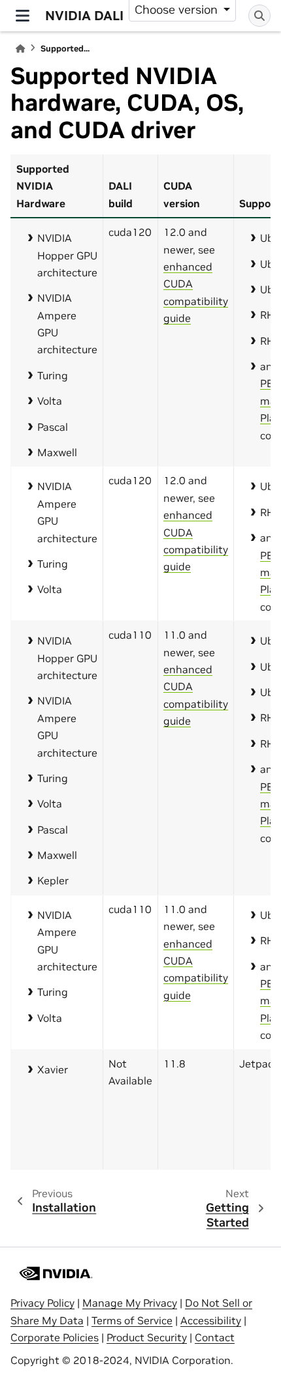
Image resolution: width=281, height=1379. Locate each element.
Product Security (147, 1337)
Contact (215, 1337)
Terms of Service (132, 1320)
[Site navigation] (22, 16)
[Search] (259, 16)
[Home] (20, 48)
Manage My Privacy (129, 1302)
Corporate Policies (54, 1337)
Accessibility (210, 1320)
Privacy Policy (42, 1302)
